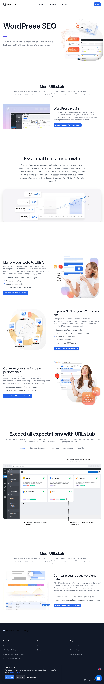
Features (64, 4)
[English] (99, 669)
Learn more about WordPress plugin (67, 125)
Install (97, 4)
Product (40, 4)
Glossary (53, 4)
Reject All (20, 677)
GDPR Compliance (76, 654)
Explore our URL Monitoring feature (67, 605)
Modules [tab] (22, 448)
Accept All (9, 677)
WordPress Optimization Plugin (13, 654)
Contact (39, 650)
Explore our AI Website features (15, 293)
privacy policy (15, 672)
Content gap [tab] (54, 448)
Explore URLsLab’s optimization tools (17, 396)
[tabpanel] (52, 489)
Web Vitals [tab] (81, 448)
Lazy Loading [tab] (68, 448)
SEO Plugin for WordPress (11, 658)
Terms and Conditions (77, 646)
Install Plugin (7, 646)
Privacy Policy (75, 650)
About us (40, 646)
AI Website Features (10, 650)
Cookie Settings (32, 677)
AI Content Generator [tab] (37, 448)
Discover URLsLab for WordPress (66, 348)
